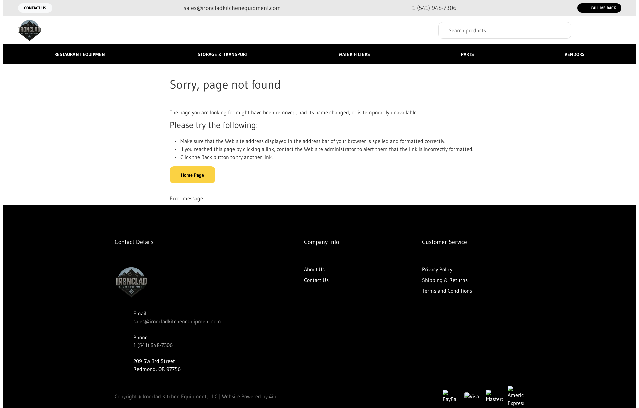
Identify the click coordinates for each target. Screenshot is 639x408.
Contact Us (35, 7)
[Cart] (614, 30)
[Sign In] (589, 30)
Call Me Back (603, 7)
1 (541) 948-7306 (153, 345)
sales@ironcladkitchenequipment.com (177, 321)
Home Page (192, 175)
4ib (272, 396)
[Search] (561, 30)
